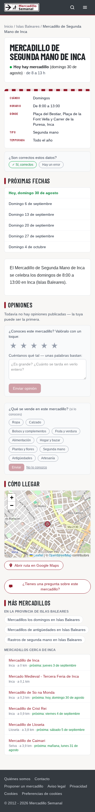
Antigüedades (22, 458)
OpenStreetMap (60, 555)
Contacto (42, 779)
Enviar (16, 467)
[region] (47, 524)
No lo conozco (36, 467)
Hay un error (51, 165)
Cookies (11, 793)
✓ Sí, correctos (22, 165)
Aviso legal (56, 786)
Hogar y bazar (50, 440)
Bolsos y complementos (29, 431)
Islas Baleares (28, 26)
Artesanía (48, 458)
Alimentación (21, 440)
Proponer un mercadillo (23, 786)
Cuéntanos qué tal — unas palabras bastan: (45, 355)
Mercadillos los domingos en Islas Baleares (44, 620)
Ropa (16, 422)
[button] (12, 498)
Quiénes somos (17, 779)
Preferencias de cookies (42, 793)
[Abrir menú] (85, 7)
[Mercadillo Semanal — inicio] (21, 7)
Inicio (8, 26)
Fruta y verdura (66, 431)
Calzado (35, 422)
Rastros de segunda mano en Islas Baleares (45, 640)
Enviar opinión (25, 388)
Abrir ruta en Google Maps (37, 565)
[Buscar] (72, 7)
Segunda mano (54, 449)
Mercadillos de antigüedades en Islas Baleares (47, 630)
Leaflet (38, 555)
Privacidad (78, 786)
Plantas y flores (23, 449)
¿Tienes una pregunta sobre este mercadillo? (50, 586)
